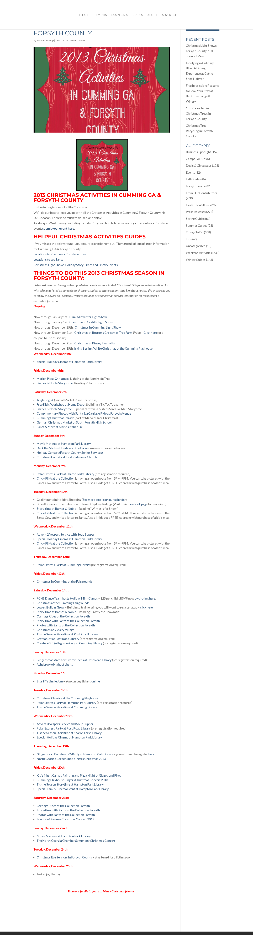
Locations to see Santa (48, 259)
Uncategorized (195, 246)
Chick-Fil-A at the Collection (56, 478)
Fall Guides (193, 179)
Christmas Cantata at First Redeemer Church (67, 457)
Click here (150, 332)
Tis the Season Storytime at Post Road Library (67, 634)
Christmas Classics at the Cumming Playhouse (67, 698)
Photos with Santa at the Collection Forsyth (66, 625)
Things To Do (194, 232)
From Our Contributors (201, 193)
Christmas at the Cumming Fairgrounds (63, 603)
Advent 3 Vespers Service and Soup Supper (65, 724)
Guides (138, 15)
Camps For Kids (196, 159)
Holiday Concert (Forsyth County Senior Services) (70, 452)
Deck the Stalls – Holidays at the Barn (62, 448)
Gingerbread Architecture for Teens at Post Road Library (74, 660)
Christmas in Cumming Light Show (98, 327)
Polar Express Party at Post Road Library (64, 728)
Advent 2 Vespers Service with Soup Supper (65, 534)
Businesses (119, 15)
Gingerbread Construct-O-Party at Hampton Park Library (75, 754)
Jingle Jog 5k (45, 400)
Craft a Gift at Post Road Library (58, 639)
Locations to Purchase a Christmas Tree (60, 254)
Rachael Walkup (45, 40)
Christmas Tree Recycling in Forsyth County (199, 131)
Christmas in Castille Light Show (91, 322)
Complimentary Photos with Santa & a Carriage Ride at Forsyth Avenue (84, 413)
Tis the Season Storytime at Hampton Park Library (70, 784)
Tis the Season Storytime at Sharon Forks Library (69, 733)
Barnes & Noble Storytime (54, 409)
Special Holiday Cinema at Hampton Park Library (69, 362)
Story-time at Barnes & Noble (56, 508)
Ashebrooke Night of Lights (55, 664)
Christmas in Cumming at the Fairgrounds (64, 581)
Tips (189, 239)
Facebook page (137, 504)
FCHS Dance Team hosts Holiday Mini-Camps (67, 598)
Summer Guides (196, 225)
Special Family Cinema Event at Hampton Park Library (73, 789)
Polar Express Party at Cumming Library (63, 565)
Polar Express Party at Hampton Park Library (66, 703)
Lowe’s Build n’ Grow (50, 607)
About (152, 15)
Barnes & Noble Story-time (55, 383)
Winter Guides (77, 40)
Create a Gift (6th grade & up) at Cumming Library (69, 643)
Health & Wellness (198, 205)
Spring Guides (195, 218)
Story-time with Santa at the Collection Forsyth (68, 621)
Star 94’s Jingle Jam (50, 681)
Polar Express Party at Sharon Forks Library (65, 474)
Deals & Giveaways (199, 165)
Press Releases (196, 212)
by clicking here (145, 598)
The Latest (84, 15)
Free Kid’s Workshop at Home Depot (61, 404)
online (95, 681)
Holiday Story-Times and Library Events (91, 265)
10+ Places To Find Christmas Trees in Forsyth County (198, 113)
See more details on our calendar (104, 499)
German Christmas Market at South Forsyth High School (74, 422)
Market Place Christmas (53, 378)
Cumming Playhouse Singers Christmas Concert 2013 (72, 780)
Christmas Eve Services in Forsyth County (64, 857)
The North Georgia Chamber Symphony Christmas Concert (76, 840)
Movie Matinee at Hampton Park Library (64, 443)
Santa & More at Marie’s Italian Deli (60, 427)
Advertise (169, 15)
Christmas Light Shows (49, 265)
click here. (146, 607)
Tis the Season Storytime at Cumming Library (67, 707)
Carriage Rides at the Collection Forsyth (63, 616)
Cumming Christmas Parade (56, 418)
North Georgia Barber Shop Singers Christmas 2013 (71, 759)
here (151, 754)
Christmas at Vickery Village (55, 630)
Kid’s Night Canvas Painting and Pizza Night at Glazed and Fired (79, 775)
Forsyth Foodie (196, 186)
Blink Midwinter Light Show (88, 317)
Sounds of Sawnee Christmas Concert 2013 (65, 819)
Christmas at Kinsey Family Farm (96, 343)
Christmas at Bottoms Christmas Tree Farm (103, 332)
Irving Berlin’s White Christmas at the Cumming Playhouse (113, 348)
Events (101, 15)
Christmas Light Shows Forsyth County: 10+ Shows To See (201, 51)
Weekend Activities (199, 253)
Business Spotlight (198, 152)
